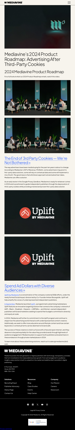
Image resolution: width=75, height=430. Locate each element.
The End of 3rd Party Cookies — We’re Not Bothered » (35, 160)
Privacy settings (6, 429)
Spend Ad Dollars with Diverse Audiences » (29, 287)
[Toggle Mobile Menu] (69, 2)
